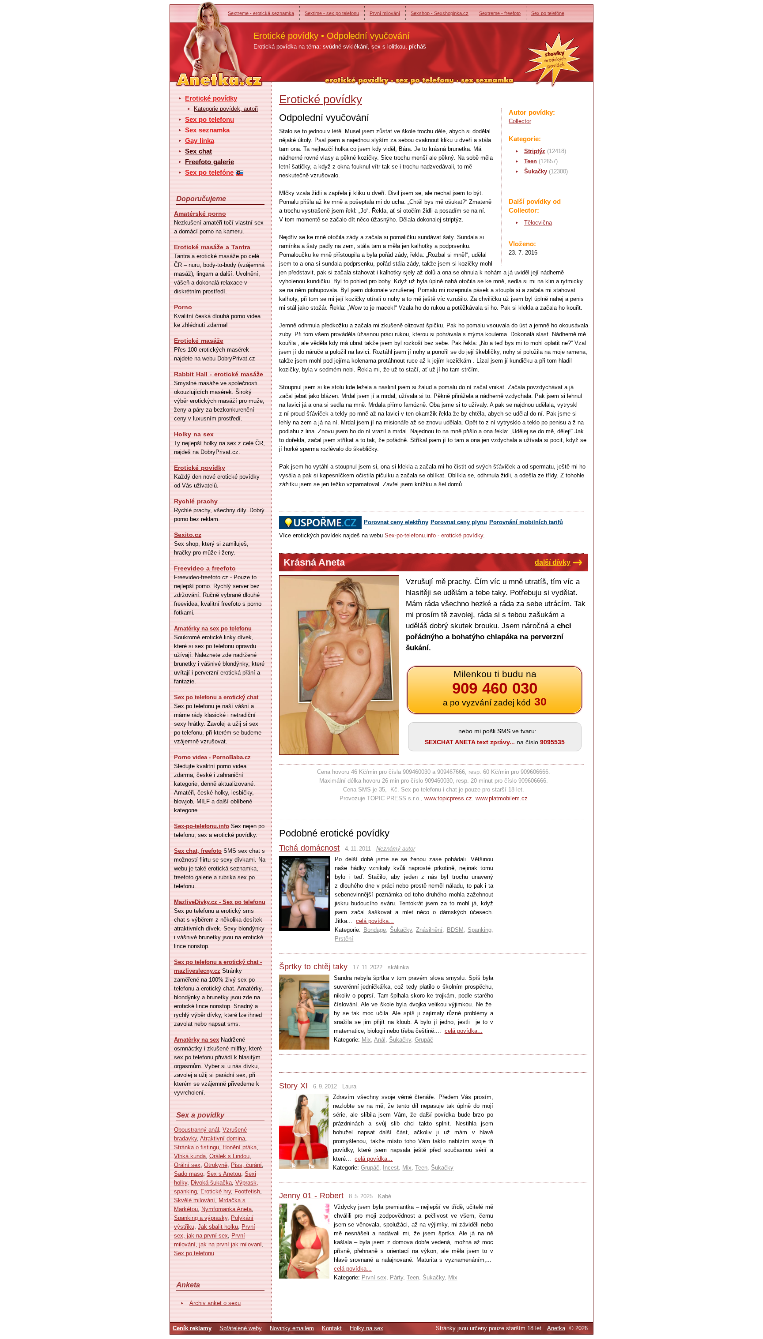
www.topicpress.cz (448, 798)
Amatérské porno (200, 213)
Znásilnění (429, 929)
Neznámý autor (395, 848)
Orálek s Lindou (229, 1156)
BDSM (455, 929)
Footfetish (247, 1191)
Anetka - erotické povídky (202, 38)
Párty (396, 1277)
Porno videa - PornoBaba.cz (212, 757)
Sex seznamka (207, 130)
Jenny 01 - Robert (311, 1195)
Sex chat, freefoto (198, 851)
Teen (530, 161)
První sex (374, 1277)
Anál (379, 1039)
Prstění (344, 938)
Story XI (293, 1085)
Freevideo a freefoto (205, 568)
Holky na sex (194, 434)
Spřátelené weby (240, 1328)
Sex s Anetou (224, 1173)
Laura (349, 1086)
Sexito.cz (187, 534)
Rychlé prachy (196, 501)
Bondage (374, 929)
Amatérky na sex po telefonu (213, 628)
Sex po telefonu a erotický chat (216, 697)
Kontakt (332, 1328)
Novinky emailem (292, 1328)
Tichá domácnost (309, 848)
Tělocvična (538, 222)
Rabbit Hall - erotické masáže (218, 374)
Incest (391, 1167)
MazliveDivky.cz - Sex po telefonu (219, 902)
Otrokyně (215, 1165)
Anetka (556, 1328)
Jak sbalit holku (218, 1226)
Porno (183, 307)
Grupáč (424, 1039)
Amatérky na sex (196, 1039)
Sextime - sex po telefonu (332, 13)
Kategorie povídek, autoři (226, 108)
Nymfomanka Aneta (226, 1209)
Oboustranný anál (196, 1129)
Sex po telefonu (209, 119)
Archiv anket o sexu (215, 1303)
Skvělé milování (194, 1200)
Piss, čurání (246, 1165)
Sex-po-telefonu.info (201, 826)
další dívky (552, 562)
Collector (520, 121)
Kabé (384, 1196)
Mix (366, 1039)
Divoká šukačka (211, 1182)
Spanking (479, 929)
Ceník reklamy (192, 1328)
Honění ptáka (240, 1147)
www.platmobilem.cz (502, 798)
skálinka (398, 967)
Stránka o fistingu (196, 1147)
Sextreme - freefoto (500, 13)
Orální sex (187, 1165)
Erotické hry (215, 1191)
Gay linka (199, 140)
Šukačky (535, 171)
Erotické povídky (211, 98)
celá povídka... (375, 921)
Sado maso (188, 1173)
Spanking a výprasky (200, 1218)
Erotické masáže (198, 340)
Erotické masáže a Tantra (212, 247)
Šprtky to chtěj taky (313, 966)
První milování (385, 13)
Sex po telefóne (547, 13)
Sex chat (198, 151)
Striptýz (534, 151)
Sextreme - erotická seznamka (261, 13)
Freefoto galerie (209, 161)
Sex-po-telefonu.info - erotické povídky (434, 535)
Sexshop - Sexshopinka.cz (439, 13)
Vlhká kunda (190, 1156)
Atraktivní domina (222, 1138)
